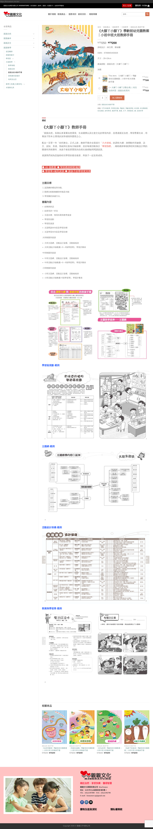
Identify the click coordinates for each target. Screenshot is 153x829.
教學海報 (11, 65)
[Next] (149, 734)
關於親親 (52, 14)
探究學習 (108, 111)
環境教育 (130, 111)
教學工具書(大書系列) (14, 84)
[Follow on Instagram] (86, 802)
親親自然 (7, 34)
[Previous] (42, 734)
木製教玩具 (10, 87)
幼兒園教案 (144, 108)
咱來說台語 (12, 79)
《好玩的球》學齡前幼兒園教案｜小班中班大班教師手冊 (109, 749)
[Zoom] (45, 91)
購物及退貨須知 (88, 809)
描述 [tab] (44, 120)
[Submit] (147, 14)
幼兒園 (136, 108)
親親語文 (7, 43)
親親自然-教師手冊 (15, 72)
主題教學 (9, 62)
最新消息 (82, 14)
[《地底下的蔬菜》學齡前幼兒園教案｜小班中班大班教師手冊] (136, 727)
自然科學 (140, 111)
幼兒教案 (101, 111)
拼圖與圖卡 (10, 55)
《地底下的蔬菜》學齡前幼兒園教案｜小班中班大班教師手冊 (136, 749)
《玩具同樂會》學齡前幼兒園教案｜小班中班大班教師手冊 (54, 749)
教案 (120, 111)
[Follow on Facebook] (82, 802)
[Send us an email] (91, 802)
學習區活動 (115, 108)
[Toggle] (34, 33)
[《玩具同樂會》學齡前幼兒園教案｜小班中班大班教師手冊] (54, 727)
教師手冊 (115, 111)
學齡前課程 (129, 108)
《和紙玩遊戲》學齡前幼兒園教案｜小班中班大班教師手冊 (82, 749)
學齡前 (122, 108)
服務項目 (72, 14)
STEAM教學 (106, 108)
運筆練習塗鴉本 (14, 76)
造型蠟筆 (9, 51)
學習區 (8, 58)
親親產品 (61, 14)
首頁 (99, 27)
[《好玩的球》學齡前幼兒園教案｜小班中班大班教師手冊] (109, 727)
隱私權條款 (116, 809)
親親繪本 (7, 38)
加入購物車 (117, 98)
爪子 (124, 111)
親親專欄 (93, 14)
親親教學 (7, 48)
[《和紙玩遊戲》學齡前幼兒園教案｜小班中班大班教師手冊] (82, 727)
